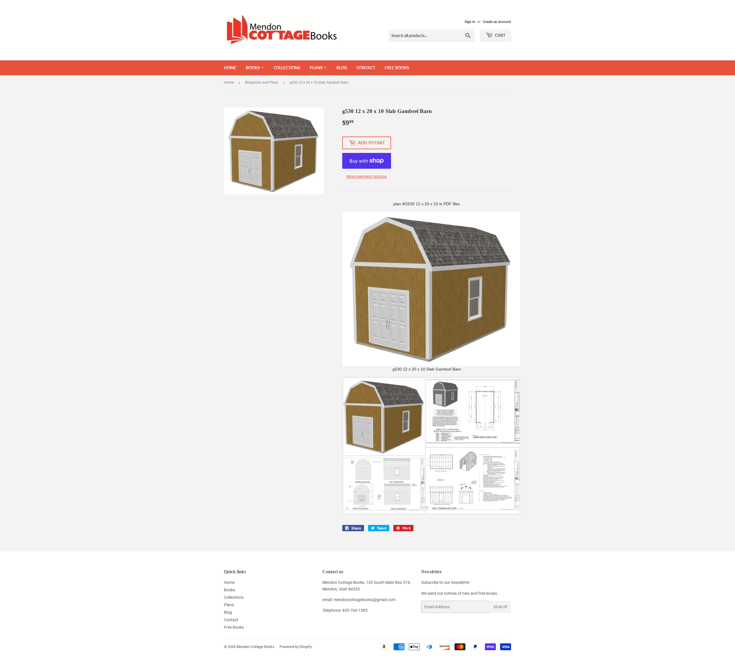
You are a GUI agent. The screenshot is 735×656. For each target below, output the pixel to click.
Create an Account (497, 22)
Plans (317, 67)
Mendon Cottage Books (255, 647)
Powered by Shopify (296, 647)
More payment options (367, 176)
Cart (499, 35)
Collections (287, 67)
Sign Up (500, 607)
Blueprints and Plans (261, 82)
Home (230, 67)
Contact (366, 67)
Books (253, 67)
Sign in (470, 22)
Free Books (397, 67)
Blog (341, 67)
